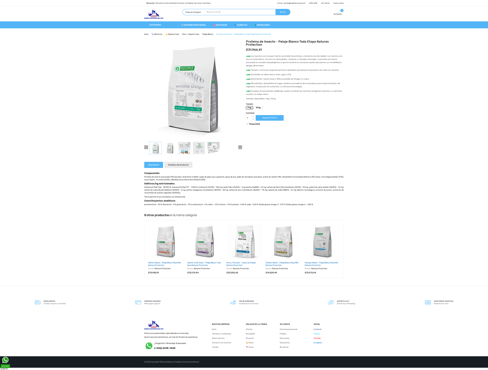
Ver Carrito (325, 3)
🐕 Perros (250, 347)
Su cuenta (285, 324)
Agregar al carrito (269, 118)
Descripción (153, 165)
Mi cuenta (250, 338)
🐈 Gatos (250, 343)
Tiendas (215, 347)
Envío (214, 329)
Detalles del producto (178, 165)
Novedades (250, 334)
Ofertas (249, 329)
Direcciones (284, 338)
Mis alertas (284, 347)
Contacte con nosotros (221, 343)
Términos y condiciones (221, 334)
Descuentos (285, 343)
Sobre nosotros (218, 338)
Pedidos (283, 334)
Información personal (288, 329)
